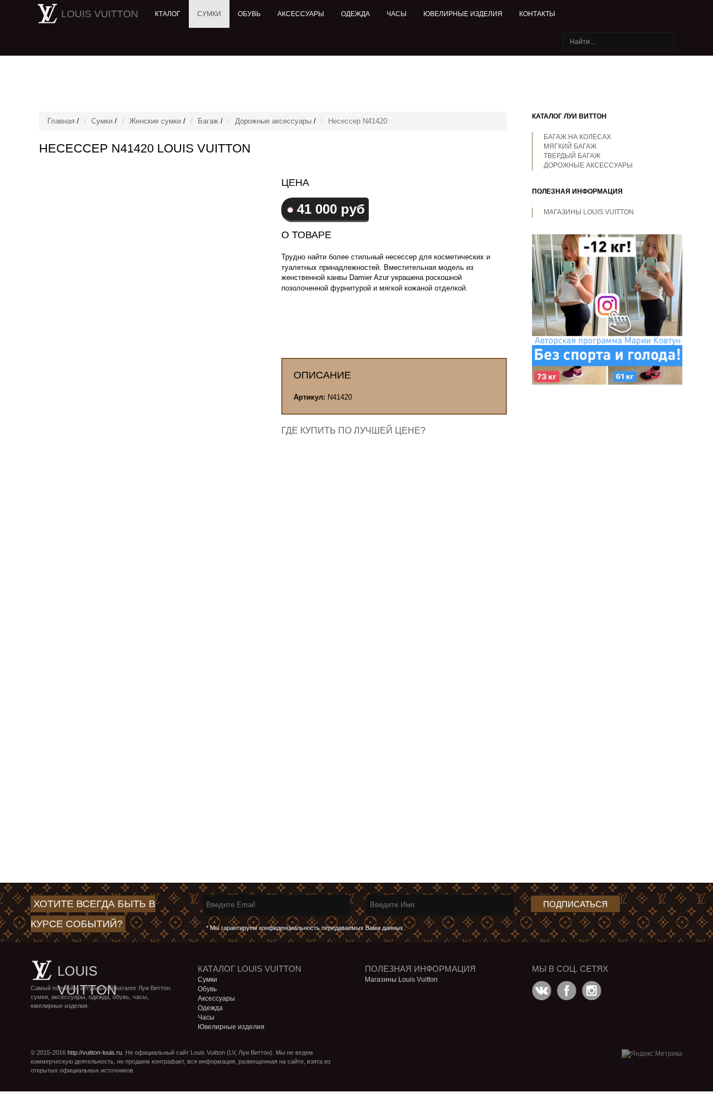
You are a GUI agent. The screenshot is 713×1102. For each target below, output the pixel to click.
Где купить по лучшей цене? (353, 430)
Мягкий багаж (570, 146)
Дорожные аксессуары (273, 121)
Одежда (355, 14)
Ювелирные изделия (462, 14)
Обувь (249, 14)
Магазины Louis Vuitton (589, 212)
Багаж (208, 121)
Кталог (167, 14)
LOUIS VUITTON (99, 13)
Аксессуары (300, 14)
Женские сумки (155, 121)
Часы (397, 14)
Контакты (537, 14)
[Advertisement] (301, 83)
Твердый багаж (572, 156)
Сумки (209, 14)
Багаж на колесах (577, 137)
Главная (61, 121)
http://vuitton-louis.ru (94, 1052)
